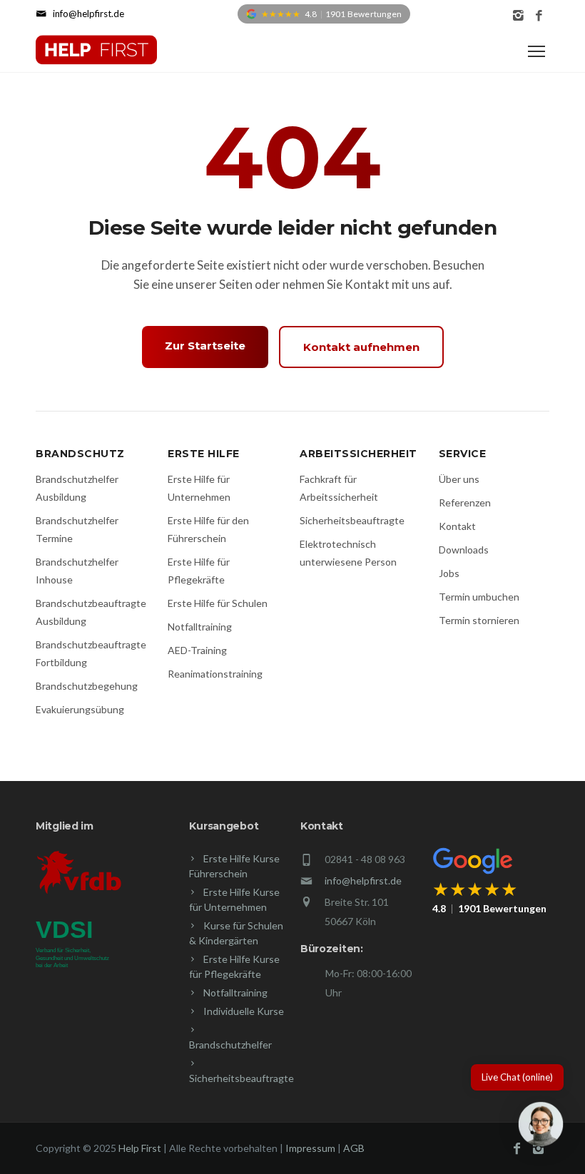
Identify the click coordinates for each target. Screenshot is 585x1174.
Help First (139, 1148)
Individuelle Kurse (243, 1011)
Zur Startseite (205, 345)
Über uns (459, 479)
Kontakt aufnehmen (361, 347)
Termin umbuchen (479, 597)
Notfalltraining (200, 627)
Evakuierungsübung (80, 709)
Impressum (310, 1148)
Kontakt (457, 526)
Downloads (464, 549)
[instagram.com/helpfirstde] (518, 16)
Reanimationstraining (215, 674)
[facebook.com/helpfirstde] (539, 16)
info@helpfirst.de (363, 880)
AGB (354, 1148)
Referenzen (465, 502)
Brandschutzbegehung (87, 686)
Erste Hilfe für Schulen (218, 603)
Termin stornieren (479, 620)
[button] (541, 1127)
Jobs (449, 573)
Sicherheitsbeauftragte (352, 520)
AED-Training (197, 650)
